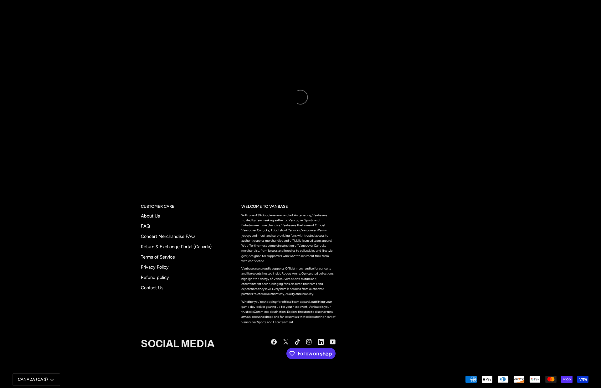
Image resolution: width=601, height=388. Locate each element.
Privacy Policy (155, 267)
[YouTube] (333, 342)
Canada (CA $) (33, 379)
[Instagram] (309, 342)
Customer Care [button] (157, 206)
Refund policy (155, 277)
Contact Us (152, 288)
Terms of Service (158, 257)
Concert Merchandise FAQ (168, 236)
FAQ (145, 226)
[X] (286, 342)
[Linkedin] (321, 342)
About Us (150, 216)
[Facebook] (274, 342)
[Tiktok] (297, 342)
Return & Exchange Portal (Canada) (176, 246)
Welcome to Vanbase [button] (264, 206)
